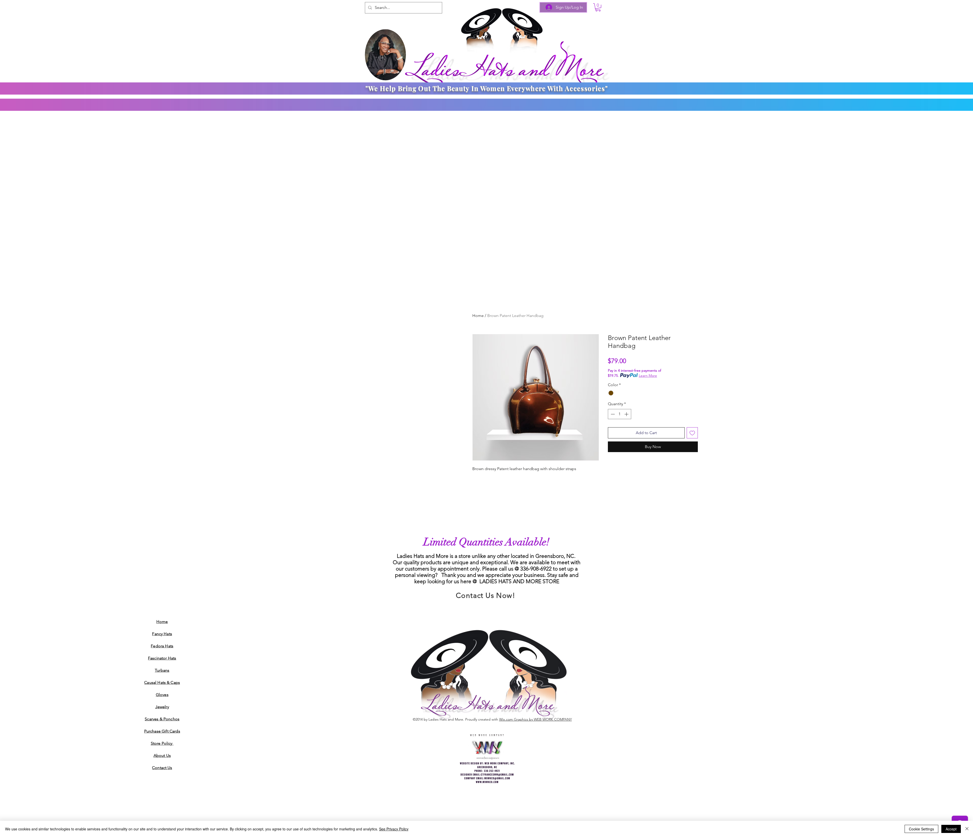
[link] (598, 7)
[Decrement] (612, 414)
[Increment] (626, 414)
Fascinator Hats (162, 658)
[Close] (967, 829)
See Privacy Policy (393, 828)
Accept (951, 828)
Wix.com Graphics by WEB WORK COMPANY (535, 719)
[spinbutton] (619, 414)
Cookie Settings (921, 828)
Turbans (162, 670)
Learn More (648, 375)
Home (478, 315)
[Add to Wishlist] (692, 432)
